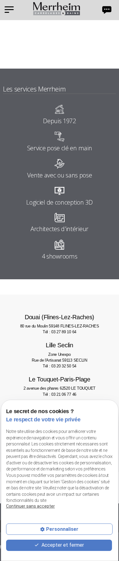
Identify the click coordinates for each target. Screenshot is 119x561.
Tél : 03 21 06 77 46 (59, 394)
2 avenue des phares (59, 383)
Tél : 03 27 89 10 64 (59, 332)
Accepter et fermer (62, 545)
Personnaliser (62, 529)
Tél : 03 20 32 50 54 (59, 366)
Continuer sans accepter (30, 506)
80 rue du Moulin (59, 321)
